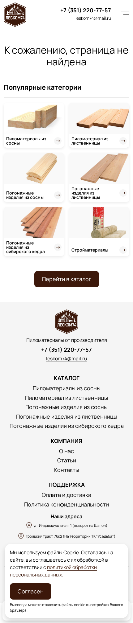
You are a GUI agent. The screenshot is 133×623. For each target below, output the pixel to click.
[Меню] (124, 14)
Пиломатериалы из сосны (26, 141)
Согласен (31, 591)
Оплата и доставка (66, 494)
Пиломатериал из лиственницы (89, 141)
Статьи (66, 460)
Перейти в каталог (66, 279)
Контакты (66, 469)
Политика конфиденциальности (66, 504)
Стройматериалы (89, 250)
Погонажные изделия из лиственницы (85, 193)
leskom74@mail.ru (93, 18)
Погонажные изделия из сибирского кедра (25, 247)
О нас (66, 451)
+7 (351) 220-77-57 (85, 10)
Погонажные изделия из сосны (25, 195)
